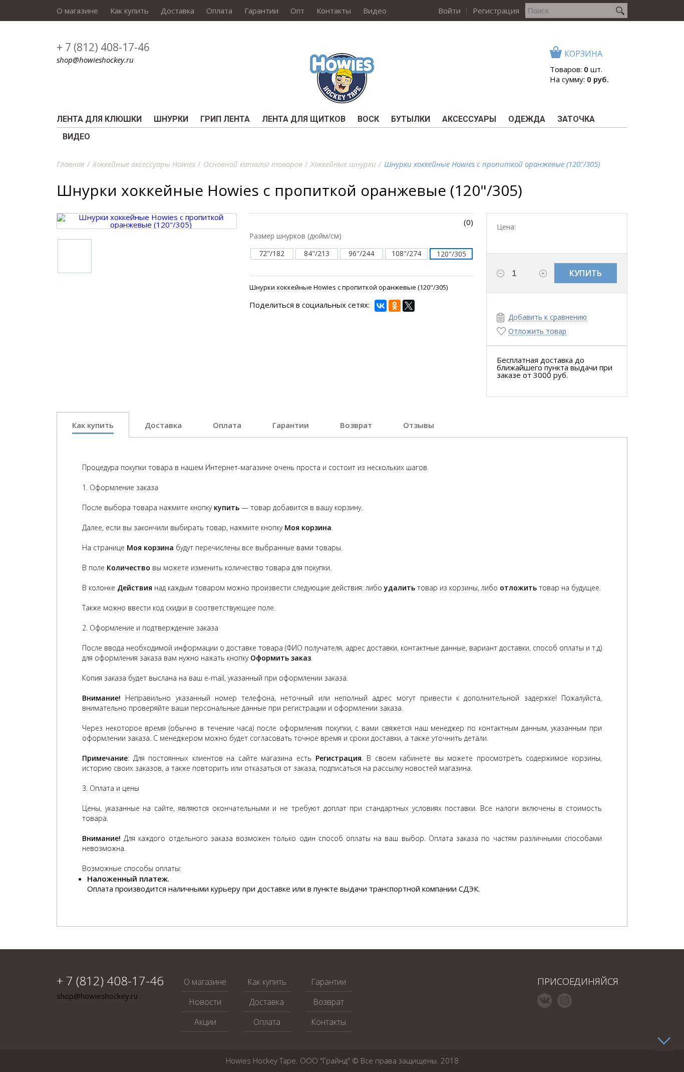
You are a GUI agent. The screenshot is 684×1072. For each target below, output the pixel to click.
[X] (409, 306)
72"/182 (271, 253)
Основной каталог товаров (252, 164)
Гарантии (261, 11)
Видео (375, 11)
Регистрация (496, 11)
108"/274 (406, 253)
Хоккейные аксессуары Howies (144, 164)
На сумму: (579, 79)
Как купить (129, 11)
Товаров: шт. (576, 69)
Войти (449, 11)
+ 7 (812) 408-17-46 (103, 47)
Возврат (328, 1001)
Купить (585, 273)
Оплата (219, 11)
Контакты (333, 11)
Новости (205, 1001)
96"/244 (361, 253)
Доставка (177, 11)
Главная (71, 164)
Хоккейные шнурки (343, 164)
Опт (297, 11)
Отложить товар (537, 331)
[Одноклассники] (395, 306)
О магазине (77, 11)
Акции (205, 1021)
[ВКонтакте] (381, 306)
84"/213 (316, 253)
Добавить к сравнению (547, 317)
